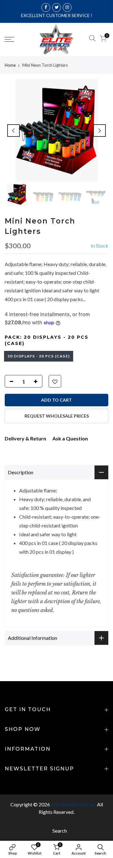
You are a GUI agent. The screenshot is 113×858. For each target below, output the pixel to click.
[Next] (99, 130)
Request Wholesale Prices (56, 416)
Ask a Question (70, 438)
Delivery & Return (25, 438)
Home (10, 65)
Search (59, 831)
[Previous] (13, 130)
